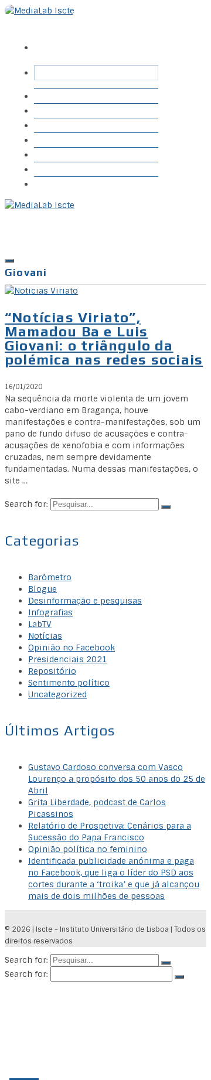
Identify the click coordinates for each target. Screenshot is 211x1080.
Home (52, 95)
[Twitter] (64, 39)
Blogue (54, 139)
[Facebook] (44, 39)
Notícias (45, 636)
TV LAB (56, 169)
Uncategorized (57, 694)
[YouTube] (104, 39)
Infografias (63, 154)
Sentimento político (69, 682)
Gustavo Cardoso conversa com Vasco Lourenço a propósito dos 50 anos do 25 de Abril (116, 779)
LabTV (40, 624)
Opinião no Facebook (71, 647)
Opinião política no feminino (87, 849)
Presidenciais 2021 (67, 659)
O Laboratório (69, 183)
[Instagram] (84, 39)
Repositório (65, 125)
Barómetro (63, 110)
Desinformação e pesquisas (85, 600)
